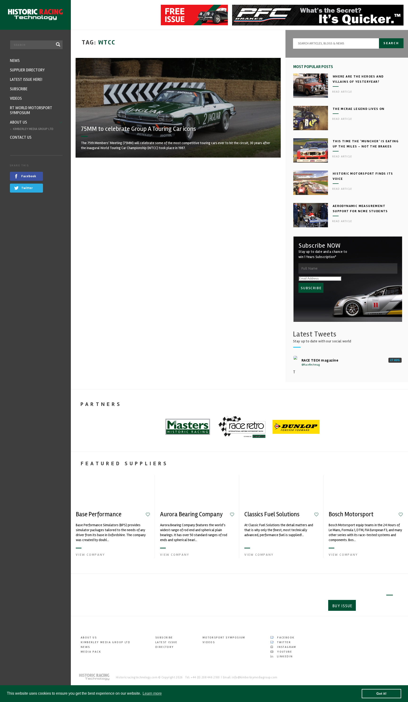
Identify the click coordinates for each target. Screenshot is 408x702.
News (85, 647)
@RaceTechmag (311, 364)
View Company (90, 555)
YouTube (284, 652)
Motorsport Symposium (224, 637)
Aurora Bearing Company (191, 514)
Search (391, 43)
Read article (342, 92)
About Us (89, 637)
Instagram (286, 647)
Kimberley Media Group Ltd (105, 642)
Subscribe (376, 605)
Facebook (285, 637)
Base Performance (98, 514)
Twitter (283, 642)
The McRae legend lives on (359, 109)
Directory (164, 647)
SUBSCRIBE (311, 288)
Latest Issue (166, 642)
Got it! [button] (381, 693)
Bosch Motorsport (351, 514)
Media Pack (91, 652)
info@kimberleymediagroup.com (254, 677)
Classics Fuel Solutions (271, 514)
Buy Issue (342, 605)
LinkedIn (284, 656)
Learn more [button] (152, 693)
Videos (209, 642)
